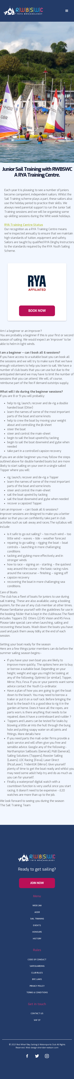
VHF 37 (37, 1020)
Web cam (37, 905)
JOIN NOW (37, 883)
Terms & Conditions (37, 992)
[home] (23, 10)
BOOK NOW (37, 311)
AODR (37, 912)
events (37, 925)
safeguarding (37, 966)
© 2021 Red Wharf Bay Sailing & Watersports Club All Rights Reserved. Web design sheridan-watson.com (37, 1046)
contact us (37, 1013)
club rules (37, 972)
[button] (66, 10)
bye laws (37, 979)
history (37, 938)
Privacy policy (37, 986)
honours (37, 932)
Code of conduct (37, 959)
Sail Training (37, 918)
